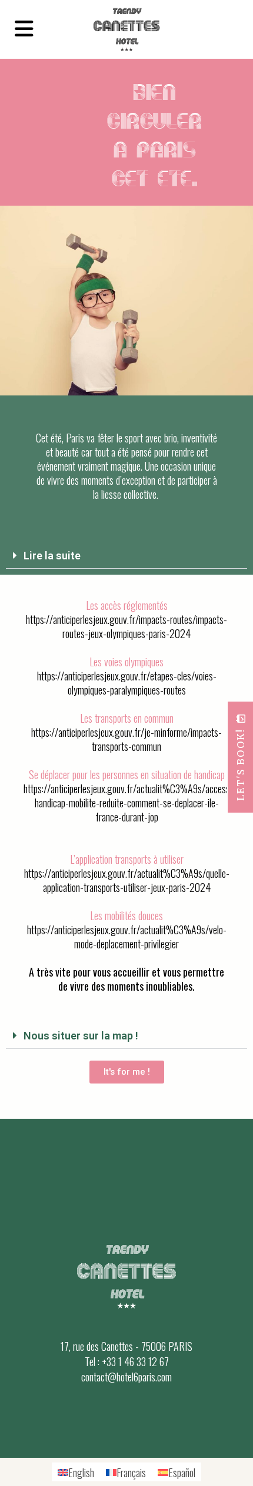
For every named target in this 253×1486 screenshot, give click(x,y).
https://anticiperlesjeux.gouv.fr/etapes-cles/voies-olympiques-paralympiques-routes (127, 682)
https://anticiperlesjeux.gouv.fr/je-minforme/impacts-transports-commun (126, 739)
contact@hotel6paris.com (126, 1376)
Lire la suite (52, 555)
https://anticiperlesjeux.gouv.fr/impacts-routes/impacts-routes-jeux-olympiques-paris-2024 (126, 626)
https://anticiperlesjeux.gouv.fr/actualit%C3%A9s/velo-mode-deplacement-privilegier (127, 936)
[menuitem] (76, 1471)
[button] (126, 555)
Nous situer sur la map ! (81, 1035)
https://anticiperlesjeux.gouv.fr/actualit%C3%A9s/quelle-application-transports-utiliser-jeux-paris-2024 (126, 880)
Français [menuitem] (131, 1472)
